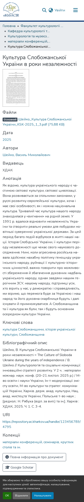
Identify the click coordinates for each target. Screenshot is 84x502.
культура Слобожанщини (23, 329)
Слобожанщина (31, 334)
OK (7, 495)
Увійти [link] (59, 10)
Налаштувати (42, 495)
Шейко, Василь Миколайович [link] (26, 155)
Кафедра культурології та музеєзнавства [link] (29, 31)
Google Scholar (21, 467)
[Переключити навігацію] (75, 10)
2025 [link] (7, 139)
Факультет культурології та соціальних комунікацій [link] (42, 26)
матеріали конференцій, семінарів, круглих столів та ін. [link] (29, 41)
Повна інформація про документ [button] (36, 457)
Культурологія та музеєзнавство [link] (29, 36)
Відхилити (21, 495)
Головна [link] (9, 26)
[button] (11, 10)
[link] (42, 122)
